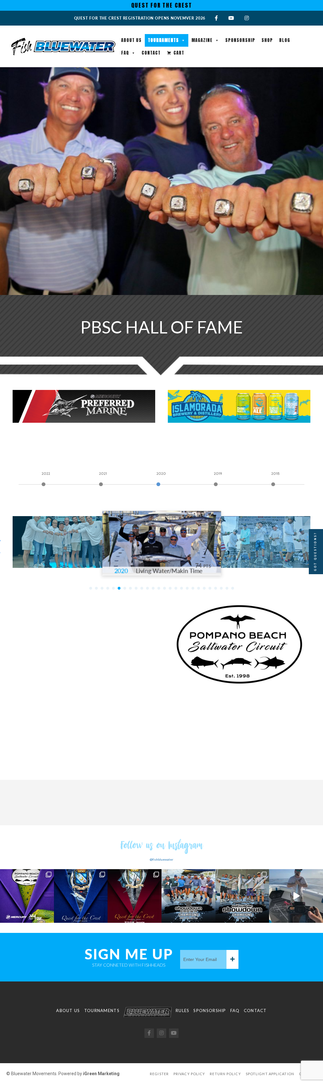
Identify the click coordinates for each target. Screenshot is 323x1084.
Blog (284, 40)
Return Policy (225, 1074)
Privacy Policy (189, 1074)
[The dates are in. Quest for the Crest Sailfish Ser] (135, 896)
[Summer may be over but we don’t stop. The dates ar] (27, 896)
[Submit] (232, 959)
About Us (131, 40)
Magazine (202, 40)
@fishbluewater (161, 859)
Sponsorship (240, 40)
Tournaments (163, 40)
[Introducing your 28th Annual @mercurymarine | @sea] (242, 896)
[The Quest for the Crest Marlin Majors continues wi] (81, 896)
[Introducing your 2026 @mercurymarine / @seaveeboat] (188, 896)
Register (159, 1074)
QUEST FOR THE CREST (161, 5)
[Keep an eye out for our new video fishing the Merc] (296, 896)
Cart (178, 53)
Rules (183, 1010)
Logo (148, 1012)
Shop (267, 40)
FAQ (125, 53)
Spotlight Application (270, 1074)
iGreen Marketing (101, 1073)
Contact (151, 53)
